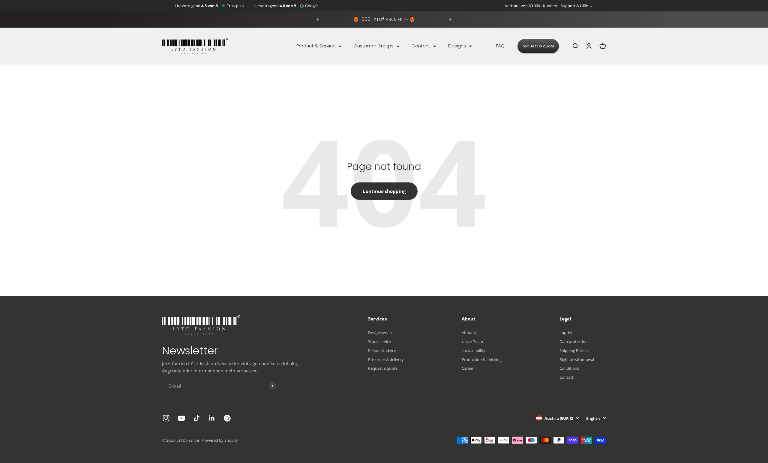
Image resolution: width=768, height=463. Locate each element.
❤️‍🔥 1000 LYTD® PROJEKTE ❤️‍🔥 (384, 19)
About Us (470, 332)
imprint (566, 332)
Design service (380, 332)
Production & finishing (482, 359)
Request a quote (538, 46)
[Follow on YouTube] (181, 418)
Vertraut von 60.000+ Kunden (531, 5)
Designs (457, 46)
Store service (379, 341)
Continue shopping (384, 191)
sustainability (473, 350)
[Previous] (317, 19)
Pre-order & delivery (386, 359)
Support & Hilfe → (577, 5)
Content (421, 46)
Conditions (569, 368)
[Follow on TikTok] (197, 418)
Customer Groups (374, 46)
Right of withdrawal (577, 359)
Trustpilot (235, 5)
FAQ (500, 46)
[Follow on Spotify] (227, 418)
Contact (567, 377)
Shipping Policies (574, 350)
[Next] (450, 19)
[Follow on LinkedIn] (212, 418)
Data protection (574, 341)
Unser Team (472, 341)
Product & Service (316, 46)
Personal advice (382, 350)
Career (467, 368)
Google (311, 5)
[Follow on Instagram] (166, 418)
